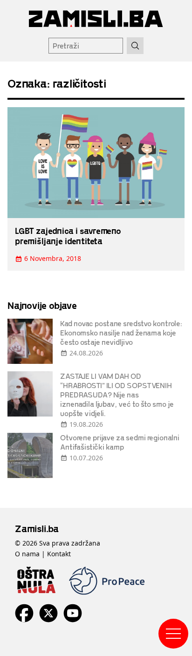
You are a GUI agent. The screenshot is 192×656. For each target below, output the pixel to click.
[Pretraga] (135, 45)
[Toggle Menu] (173, 634)
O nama (27, 553)
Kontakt (59, 553)
